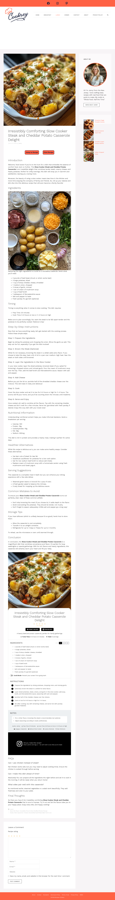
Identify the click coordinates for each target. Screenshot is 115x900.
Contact (77, 15)
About (86, 15)
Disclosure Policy (55, 894)
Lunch (58, 15)
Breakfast (47, 15)
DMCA (81, 894)
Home (37, 15)
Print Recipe (48, 152)
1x (60, 643)
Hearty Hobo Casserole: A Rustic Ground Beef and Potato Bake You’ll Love (30, 812)
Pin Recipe (48, 629)
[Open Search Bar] (108, 15)
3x (67, 643)
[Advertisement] (57, 36)
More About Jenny (91, 105)
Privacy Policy (98, 15)
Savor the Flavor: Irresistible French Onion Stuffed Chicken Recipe (28, 811)
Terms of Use (65, 894)
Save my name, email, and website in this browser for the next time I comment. (40, 876)
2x (64, 643)
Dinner (66, 15)
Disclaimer (46, 894)
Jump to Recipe (32, 152)
